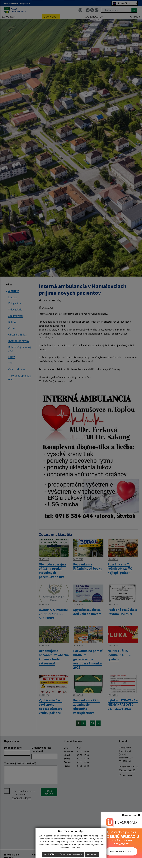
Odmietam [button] (92, 854)
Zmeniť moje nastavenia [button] (70, 854)
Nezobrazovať (130, 815)
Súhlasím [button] (49, 854)
